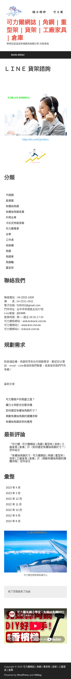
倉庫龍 (10, 200)
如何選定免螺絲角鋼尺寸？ (21, 410)
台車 (8, 234)
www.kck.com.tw (31, 325)
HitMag (37, 675)
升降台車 (11, 217)
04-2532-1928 (25, 297)
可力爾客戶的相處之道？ (20, 399)
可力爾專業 (12, 228)
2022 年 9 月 (13, 515)
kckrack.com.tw (30, 329)
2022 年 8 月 (13, 521)
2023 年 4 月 (13, 487)
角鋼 (8, 251)
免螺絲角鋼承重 (15, 211)
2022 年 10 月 (14, 510)
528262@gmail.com (28, 305)
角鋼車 (10, 256)
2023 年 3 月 (13, 493)
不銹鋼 (10, 195)
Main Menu (17, 55)
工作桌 (10, 239)
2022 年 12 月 (14, 498)
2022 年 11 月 (14, 504)
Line (21, 365)
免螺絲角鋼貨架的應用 (19, 421)
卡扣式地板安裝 (15, 223)
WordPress (23, 675)
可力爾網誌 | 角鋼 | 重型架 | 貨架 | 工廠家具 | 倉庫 (37, 30)
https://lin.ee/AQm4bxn (35, 139)
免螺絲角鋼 (12, 206)
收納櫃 (10, 245)
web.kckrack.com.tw (34, 321)
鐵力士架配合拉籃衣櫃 (19, 405)
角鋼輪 (10, 262)
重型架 (10, 267)
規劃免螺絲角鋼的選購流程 (21, 416)
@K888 (21, 313)
